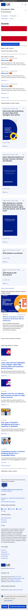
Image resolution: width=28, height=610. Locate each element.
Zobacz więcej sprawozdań (7, 288)
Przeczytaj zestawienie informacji (10, 44)
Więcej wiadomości (5, 465)
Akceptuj (5, 606)
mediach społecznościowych (16, 589)
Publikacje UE (4, 558)
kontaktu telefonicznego (18, 578)
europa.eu (12, 568)
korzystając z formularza (14, 579)
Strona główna (4, 15)
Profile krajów (4, 18)
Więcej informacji (8, 600)
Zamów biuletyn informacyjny (8, 501)
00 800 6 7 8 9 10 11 (16, 576)
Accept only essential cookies (17, 606)
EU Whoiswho (4, 556)
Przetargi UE (4, 552)
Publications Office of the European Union (12, 489)
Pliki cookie (4, 520)
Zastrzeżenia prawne (6, 517)
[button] (25, 4)
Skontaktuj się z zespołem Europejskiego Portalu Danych (13, 499)
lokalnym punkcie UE (16, 581)
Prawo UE (3, 550)
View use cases (5, 97)
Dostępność (4, 522)
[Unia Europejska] (11, 4)
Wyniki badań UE (5, 554)
